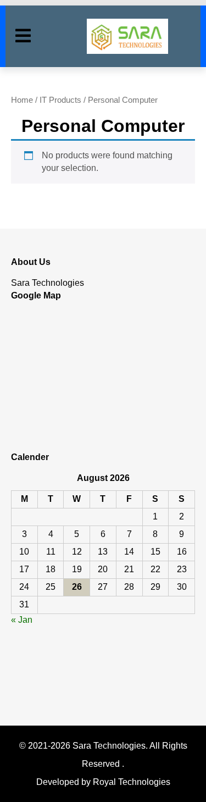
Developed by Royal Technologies (103, 782)
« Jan (21, 619)
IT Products (60, 100)
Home (22, 100)
